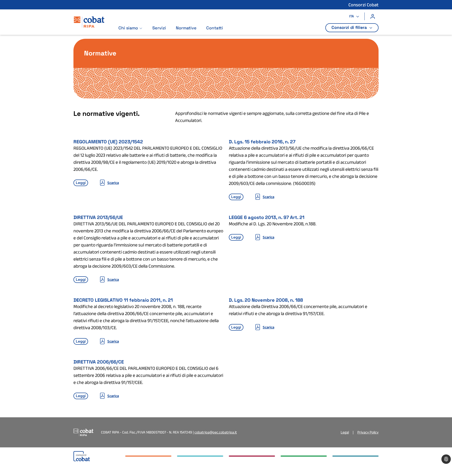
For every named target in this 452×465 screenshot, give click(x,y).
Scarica (113, 183)
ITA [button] (352, 16)
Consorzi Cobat (363, 4)
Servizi (159, 28)
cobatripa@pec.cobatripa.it (215, 432)
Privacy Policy (368, 432)
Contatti (214, 28)
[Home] (93, 24)
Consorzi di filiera (349, 27)
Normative (186, 28)
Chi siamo (128, 28)
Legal (345, 432)
